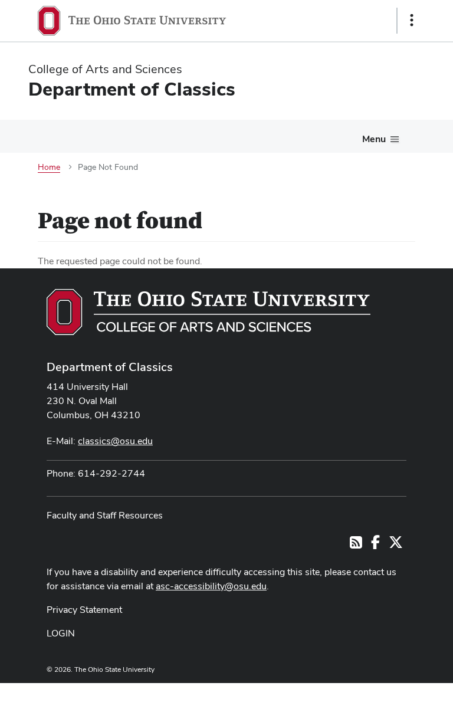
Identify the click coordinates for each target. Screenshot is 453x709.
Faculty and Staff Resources (105, 515)
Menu (374, 139)
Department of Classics (110, 367)
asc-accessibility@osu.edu (211, 586)
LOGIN (61, 633)
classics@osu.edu (115, 441)
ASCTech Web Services (369, 693)
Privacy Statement (84, 609)
